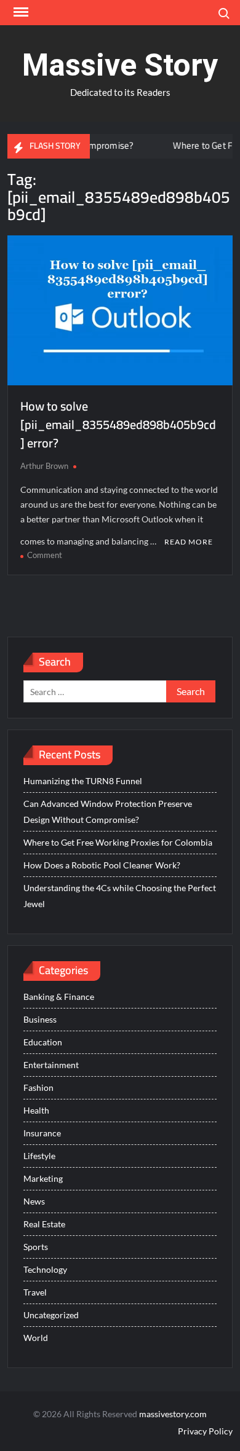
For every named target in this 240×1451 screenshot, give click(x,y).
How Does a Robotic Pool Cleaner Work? (101, 865)
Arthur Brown (44, 466)
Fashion (38, 1087)
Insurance (42, 1133)
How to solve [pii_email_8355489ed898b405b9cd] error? (118, 424)
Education (42, 1042)
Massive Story (120, 65)
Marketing (43, 1178)
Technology (45, 1269)
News (34, 1201)
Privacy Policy (205, 1431)
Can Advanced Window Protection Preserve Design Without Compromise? (107, 811)
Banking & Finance (58, 996)
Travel (35, 1292)
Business (40, 1019)
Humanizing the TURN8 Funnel (82, 781)
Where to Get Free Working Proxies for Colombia (117, 842)
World (35, 1337)
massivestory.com (173, 1414)
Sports (35, 1246)
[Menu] (19, 12)
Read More (188, 541)
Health (36, 1110)
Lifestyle (39, 1155)
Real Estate (44, 1224)
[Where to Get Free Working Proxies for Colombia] (145, 145)
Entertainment (51, 1065)
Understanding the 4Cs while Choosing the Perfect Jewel (119, 896)
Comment (44, 555)
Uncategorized (51, 1315)
